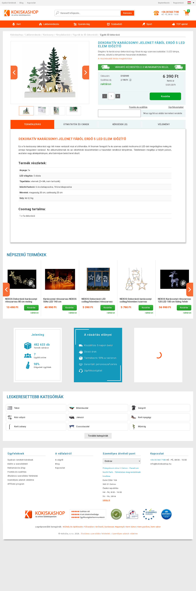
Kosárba (165, 96)
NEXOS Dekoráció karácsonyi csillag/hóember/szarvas (136, 300)
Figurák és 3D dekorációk (85, 35)
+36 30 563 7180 (158, 460)
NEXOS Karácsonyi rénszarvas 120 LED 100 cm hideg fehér (174, 300)
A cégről (59, 460)
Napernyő (119, 527)
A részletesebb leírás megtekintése (115, 58)
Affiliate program (16, 484)
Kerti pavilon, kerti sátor (149, 527)
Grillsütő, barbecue (104, 527)
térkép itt (106, 500)
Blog (21, 3)
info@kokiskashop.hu (161, 464)
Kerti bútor (131, 527)
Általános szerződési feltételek (23, 476)
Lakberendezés (33, 35)
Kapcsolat (31, 3)
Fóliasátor (89, 527)
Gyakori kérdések (9, 3)
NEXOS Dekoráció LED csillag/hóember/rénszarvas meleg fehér (97, 300)
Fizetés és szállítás (138, 107)
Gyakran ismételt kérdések (20, 460)
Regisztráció (178, 3)
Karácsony (48, 35)
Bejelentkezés (164, 3)
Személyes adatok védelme (21, 480)
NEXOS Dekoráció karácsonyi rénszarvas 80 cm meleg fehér (21, 300)
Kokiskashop (16, 35)
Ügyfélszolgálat (176, 107)
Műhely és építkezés (73, 527)
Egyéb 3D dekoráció (110, 35)
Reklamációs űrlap (17, 468)
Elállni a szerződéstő (18, 464)
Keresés (127, 13)
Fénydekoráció (63, 35)
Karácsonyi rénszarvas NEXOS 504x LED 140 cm (59, 300)
